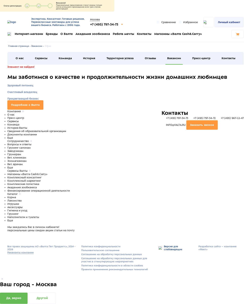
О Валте (66, 33)
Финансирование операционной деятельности (38, 190)
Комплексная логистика (23, 184)
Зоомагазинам (17, 160)
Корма (11, 197)
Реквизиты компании (20, 252)
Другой (42, 298)
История (89, 58)
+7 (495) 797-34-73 (104, 24)
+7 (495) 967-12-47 (232, 118)
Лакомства (14, 200)
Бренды (52, 33)
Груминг (13, 213)
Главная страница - (19, 46)
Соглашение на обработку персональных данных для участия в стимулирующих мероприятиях (114, 260)
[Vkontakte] (18, 237)
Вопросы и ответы (19, 144)
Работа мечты (123, 33)
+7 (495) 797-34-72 (204, 118)
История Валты (17, 127)
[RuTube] (9, 237)
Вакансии (174, 58)
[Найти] (208, 22)
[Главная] (17, 22)
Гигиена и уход (17, 210)
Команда (65, 58)
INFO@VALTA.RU (175, 124)
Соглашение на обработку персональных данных (111, 254)
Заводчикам (15, 151)
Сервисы (41, 58)
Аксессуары (15, 207)
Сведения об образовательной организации (36, 131)
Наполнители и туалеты (23, 217)
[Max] (14, 237)
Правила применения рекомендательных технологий (114, 269)
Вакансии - (37, 46)
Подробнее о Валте (25, 104)
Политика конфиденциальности (100, 246)
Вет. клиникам (16, 157)
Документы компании (22, 134)
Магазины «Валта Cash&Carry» (178, 33)
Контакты (144, 33)
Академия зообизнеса (93, 33)
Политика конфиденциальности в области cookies (112, 265)
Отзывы (150, 58)
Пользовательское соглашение (100, 250)
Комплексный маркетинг (24, 180)
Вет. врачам (15, 164)
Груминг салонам (19, 147)
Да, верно (13, 298)
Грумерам (14, 154)
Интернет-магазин (29, 33)
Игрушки (13, 203)
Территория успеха (120, 58)
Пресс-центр (201, 58)
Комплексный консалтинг (24, 177)
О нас (20, 58)
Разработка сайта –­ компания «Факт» (217, 248)
